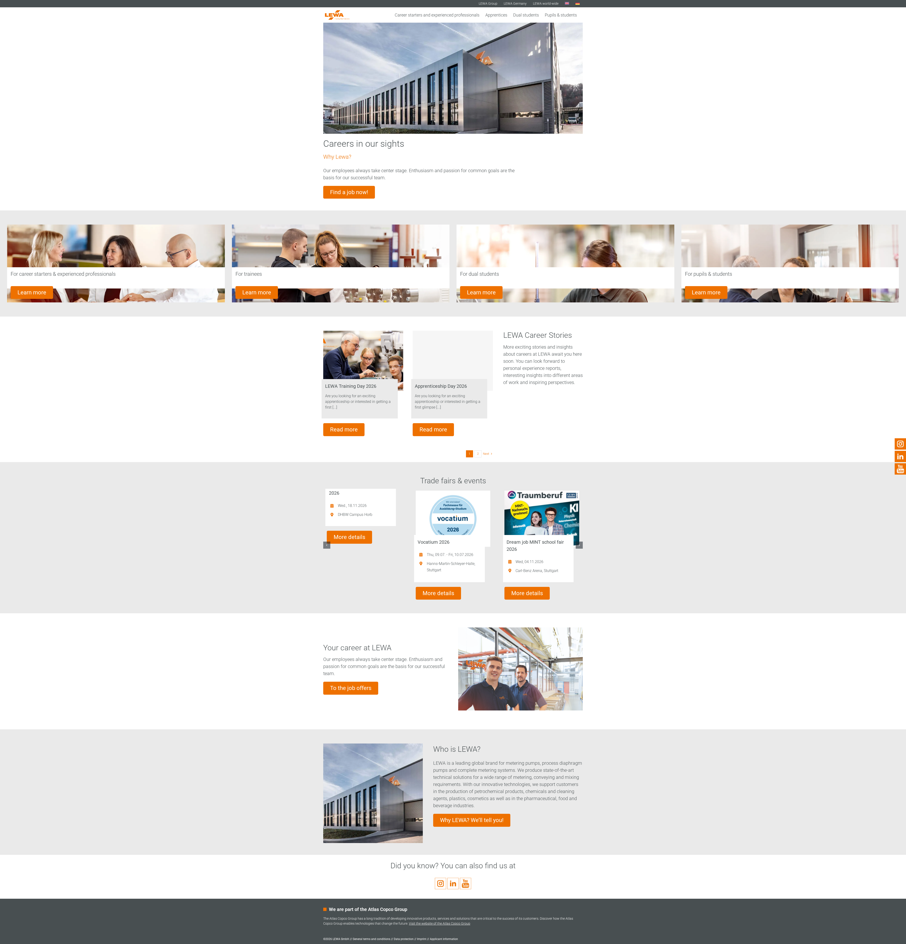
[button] (326, 545)
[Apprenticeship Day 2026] (453, 361)
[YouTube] (900, 465)
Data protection (404, 939)
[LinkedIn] (900, 453)
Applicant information (444, 939)
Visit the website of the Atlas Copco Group (439, 923)
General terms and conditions (371, 939)
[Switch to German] (577, 3)
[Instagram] (900, 440)
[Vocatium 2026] (453, 519)
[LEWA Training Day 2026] (363, 361)
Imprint (421, 939)
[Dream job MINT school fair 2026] (541, 519)
